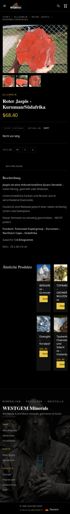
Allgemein (21, 17)
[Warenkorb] (65, 6)
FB (17, 150)
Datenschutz (9, 484)
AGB (5, 489)
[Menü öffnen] (4, 6)
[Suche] (58, 6)
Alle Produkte (10, 430)
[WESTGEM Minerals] (16, 6)
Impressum (9, 479)
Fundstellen (9, 440)
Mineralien (8, 435)
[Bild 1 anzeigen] (8, 81)
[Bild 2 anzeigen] (22, 81)
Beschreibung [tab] (14, 166)
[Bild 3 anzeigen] (35, 81)
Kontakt (7, 474)
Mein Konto (9, 455)
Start (6, 17)
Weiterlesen (45, 298)
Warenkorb (9, 460)
